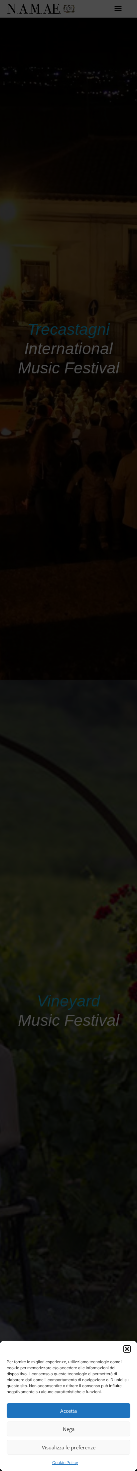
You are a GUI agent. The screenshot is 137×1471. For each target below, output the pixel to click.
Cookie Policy (65, 1462)
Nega (68, 1429)
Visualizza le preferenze (68, 1447)
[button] (127, 1349)
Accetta (68, 1410)
